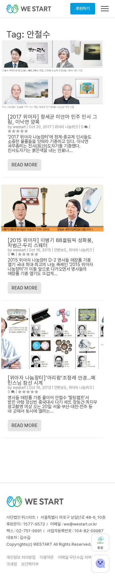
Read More (24, 164)
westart (19, 127)
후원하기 (83, 8)
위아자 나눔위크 (66, 127)
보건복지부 (30, 564)
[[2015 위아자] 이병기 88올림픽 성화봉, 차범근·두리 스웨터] (52, 208)
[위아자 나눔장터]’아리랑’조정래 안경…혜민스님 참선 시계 (52, 380)
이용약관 (47, 557)
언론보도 (60, 250)
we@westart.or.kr (80, 524)
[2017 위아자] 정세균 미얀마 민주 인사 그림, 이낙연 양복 (52, 119)
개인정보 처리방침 (20, 557)
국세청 (11, 564)
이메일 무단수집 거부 (74, 557)
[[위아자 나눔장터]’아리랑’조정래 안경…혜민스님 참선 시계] (52, 338)
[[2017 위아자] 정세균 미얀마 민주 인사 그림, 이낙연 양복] (52, 74)
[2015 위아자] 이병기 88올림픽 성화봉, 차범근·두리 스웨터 (50, 242)
